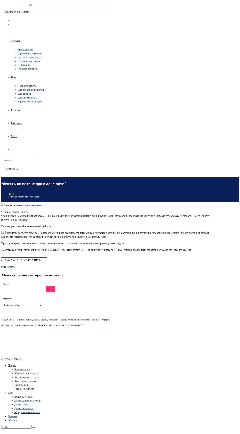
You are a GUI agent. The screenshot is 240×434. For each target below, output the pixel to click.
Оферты (106, 320)
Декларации (21, 385)
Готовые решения (24, 388)
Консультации (22, 369)
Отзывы (12, 416)
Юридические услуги (26, 373)
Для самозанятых (23, 408)
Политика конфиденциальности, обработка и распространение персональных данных (58, 320)
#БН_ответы (8, 266)
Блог (10, 392)
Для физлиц (21, 404)
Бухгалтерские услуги (26, 377)
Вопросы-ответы (23, 396)
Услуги (12, 365)
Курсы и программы (25, 381)
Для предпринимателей (27, 400)
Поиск (6, 284)
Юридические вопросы (27, 412)
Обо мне (12, 420)
